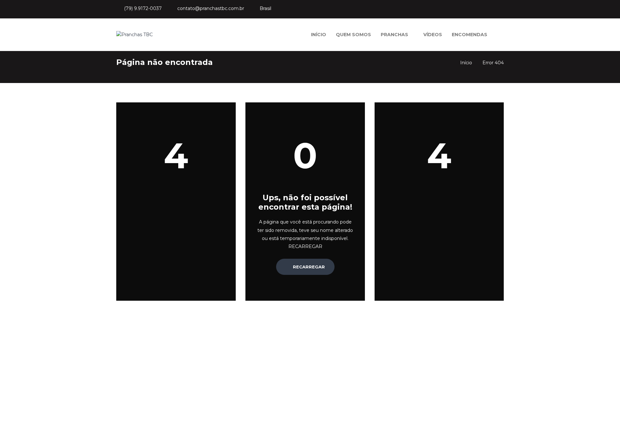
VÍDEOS (432, 34)
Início (466, 63)
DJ (362, 393)
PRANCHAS (394, 34)
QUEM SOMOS (353, 34)
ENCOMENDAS (469, 34)
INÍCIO (318, 34)
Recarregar (308, 266)
